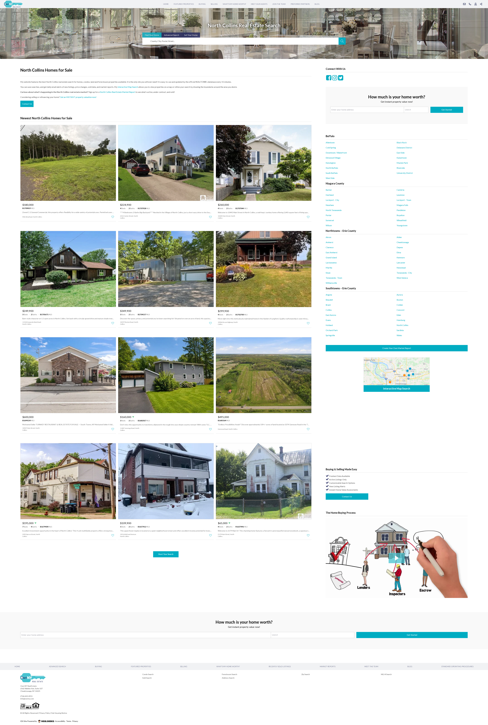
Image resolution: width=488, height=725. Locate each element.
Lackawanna (331, 262)
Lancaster (401, 262)
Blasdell (329, 300)
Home (166, 4)
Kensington (331, 163)
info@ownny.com (27, 699)
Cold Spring (331, 147)
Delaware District (404, 147)
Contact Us (27, 104)
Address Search (228, 678)
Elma (399, 252)
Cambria (400, 190)
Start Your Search (165, 554)
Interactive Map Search (128, 87)
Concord (400, 310)
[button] (397, 558)
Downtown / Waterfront (336, 152)
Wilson (329, 225)
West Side (330, 178)
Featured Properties (184, 4)
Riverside (401, 168)
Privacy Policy (44, 713)
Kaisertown (402, 157)
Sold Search (147, 678)
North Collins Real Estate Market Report (117, 92)
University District (405, 173)
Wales (399, 335)
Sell (190, 35)
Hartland (330, 195)
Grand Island (331, 257)
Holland (329, 325)
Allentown (330, 142)
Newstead (401, 267)
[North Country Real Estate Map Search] (397, 374)
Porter (328, 215)
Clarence (329, 247)
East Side (401, 152)
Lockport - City (332, 200)
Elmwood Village (333, 157)
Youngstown (402, 225)
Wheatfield (401, 220)
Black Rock (402, 142)
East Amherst (331, 252)
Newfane (330, 205)
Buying (202, 4)
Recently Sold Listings (280, 666)
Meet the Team (371, 666)
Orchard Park (332, 330)
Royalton (401, 215)
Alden (399, 237)
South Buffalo (332, 173)
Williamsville (331, 283)
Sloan (328, 272)
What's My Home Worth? (234, 4)
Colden (400, 305)
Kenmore (401, 257)
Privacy (75, 721)
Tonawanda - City (404, 272)
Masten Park (402, 163)
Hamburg (401, 320)
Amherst (329, 242)
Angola (329, 294)
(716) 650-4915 (26, 696)
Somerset (330, 220)
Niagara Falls (402, 205)
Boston (400, 300)
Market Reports (327, 666)
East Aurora (331, 315)
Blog (317, 4)
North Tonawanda (333, 210)
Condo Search (148, 674)
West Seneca (402, 278)
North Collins (402, 325)
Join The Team (279, 4)
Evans (328, 320)
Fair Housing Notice (59, 713)
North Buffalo (332, 168)
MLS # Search (386, 674)
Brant (328, 305)
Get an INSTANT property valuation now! (78, 97)
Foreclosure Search (229, 674)
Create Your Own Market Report (396, 348)
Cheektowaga (403, 242)
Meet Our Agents (259, 4)
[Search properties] (342, 41)
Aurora (400, 294)
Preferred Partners (300, 4)
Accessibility (60, 721)
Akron (328, 237)
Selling (214, 4)
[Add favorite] (112, 217)
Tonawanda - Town (334, 278)
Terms (68, 721)
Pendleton (401, 210)
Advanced (171, 35)
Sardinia (400, 330)
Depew (400, 247)
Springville (330, 335)
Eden (399, 315)
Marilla (329, 267)
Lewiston (401, 195)
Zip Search (305, 674)
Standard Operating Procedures (457, 666)
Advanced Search (57, 666)
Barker (329, 190)
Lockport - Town (404, 200)
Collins (329, 310)
